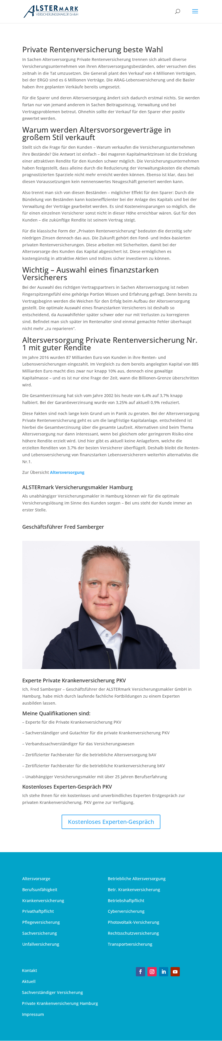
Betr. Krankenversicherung (134, 889)
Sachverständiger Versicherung (52, 992)
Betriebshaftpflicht (126, 900)
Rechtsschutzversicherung (133, 933)
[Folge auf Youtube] (175, 971)
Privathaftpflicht (38, 911)
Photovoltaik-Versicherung (133, 922)
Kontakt (29, 970)
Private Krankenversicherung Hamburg (60, 1003)
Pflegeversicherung (41, 922)
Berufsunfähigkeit (39, 889)
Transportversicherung (130, 944)
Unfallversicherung (40, 944)
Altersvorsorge (36, 878)
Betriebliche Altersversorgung (137, 878)
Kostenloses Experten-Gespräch (111, 822)
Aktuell (29, 981)
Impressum (33, 1014)
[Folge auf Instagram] (152, 971)
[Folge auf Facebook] (140, 971)
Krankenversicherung (43, 900)
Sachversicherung (39, 933)
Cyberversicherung (126, 911)
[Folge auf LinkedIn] (163, 971)
